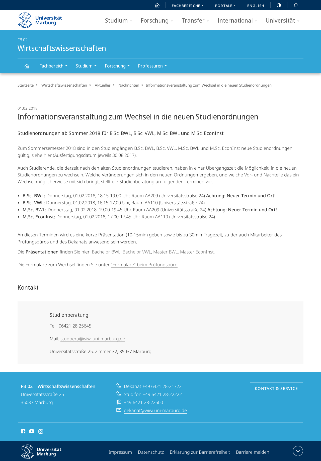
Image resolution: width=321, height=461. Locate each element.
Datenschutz (151, 452)
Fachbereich (51, 66)
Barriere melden (252, 452)
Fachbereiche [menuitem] (186, 5)
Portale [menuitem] (223, 5)
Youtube (31, 432)
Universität (280, 20)
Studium (116, 20)
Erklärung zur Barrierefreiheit (200, 452)
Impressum (120, 452)
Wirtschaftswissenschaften (27, 65)
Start (157, 5)
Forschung (155, 20)
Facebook (23, 432)
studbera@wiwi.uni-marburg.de (92, 339)
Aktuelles (103, 85)
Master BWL (165, 252)
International (235, 20)
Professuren (150, 66)
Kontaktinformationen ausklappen (298, 451)
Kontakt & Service (276, 388)
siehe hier (42, 155)
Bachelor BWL (106, 252)
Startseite (26, 85)
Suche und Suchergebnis (295, 5)
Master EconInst (197, 252)
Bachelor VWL (137, 252)
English (255, 5)
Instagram (41, 432)
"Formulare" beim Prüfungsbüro (144, 264)
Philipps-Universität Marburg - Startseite (49, 18)
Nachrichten (128, 85)
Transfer (193, 20)
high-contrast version (279, 5)
